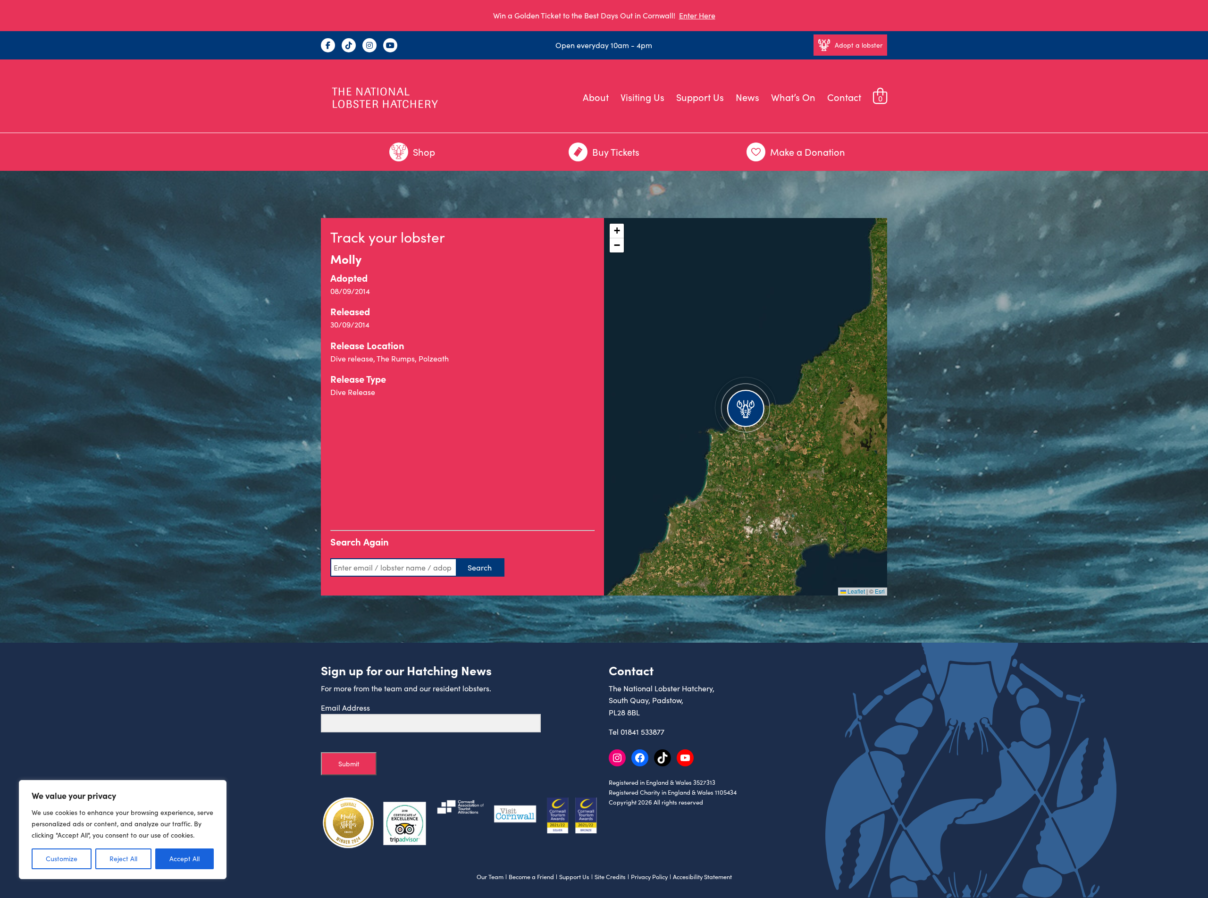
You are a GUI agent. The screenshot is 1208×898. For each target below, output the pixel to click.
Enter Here (697, 15)
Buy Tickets (615, 151)
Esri (880, 591)
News (747, 97)
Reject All (123, 858)
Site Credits (610, 876)
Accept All (184, 858)
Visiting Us (642, 97)
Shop (424, 151)
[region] (122, 829)
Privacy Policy (649, 876)
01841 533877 (642, 732)
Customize (61, 858)
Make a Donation (807, 151)
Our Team (490, 876)
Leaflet (855, 591)
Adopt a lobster (858, 45)
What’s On (793, 97)
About (596, 97)
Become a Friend (531, 876)
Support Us (700, 97)
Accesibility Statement (702, 876)
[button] (745, 407)
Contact (844, 97)
